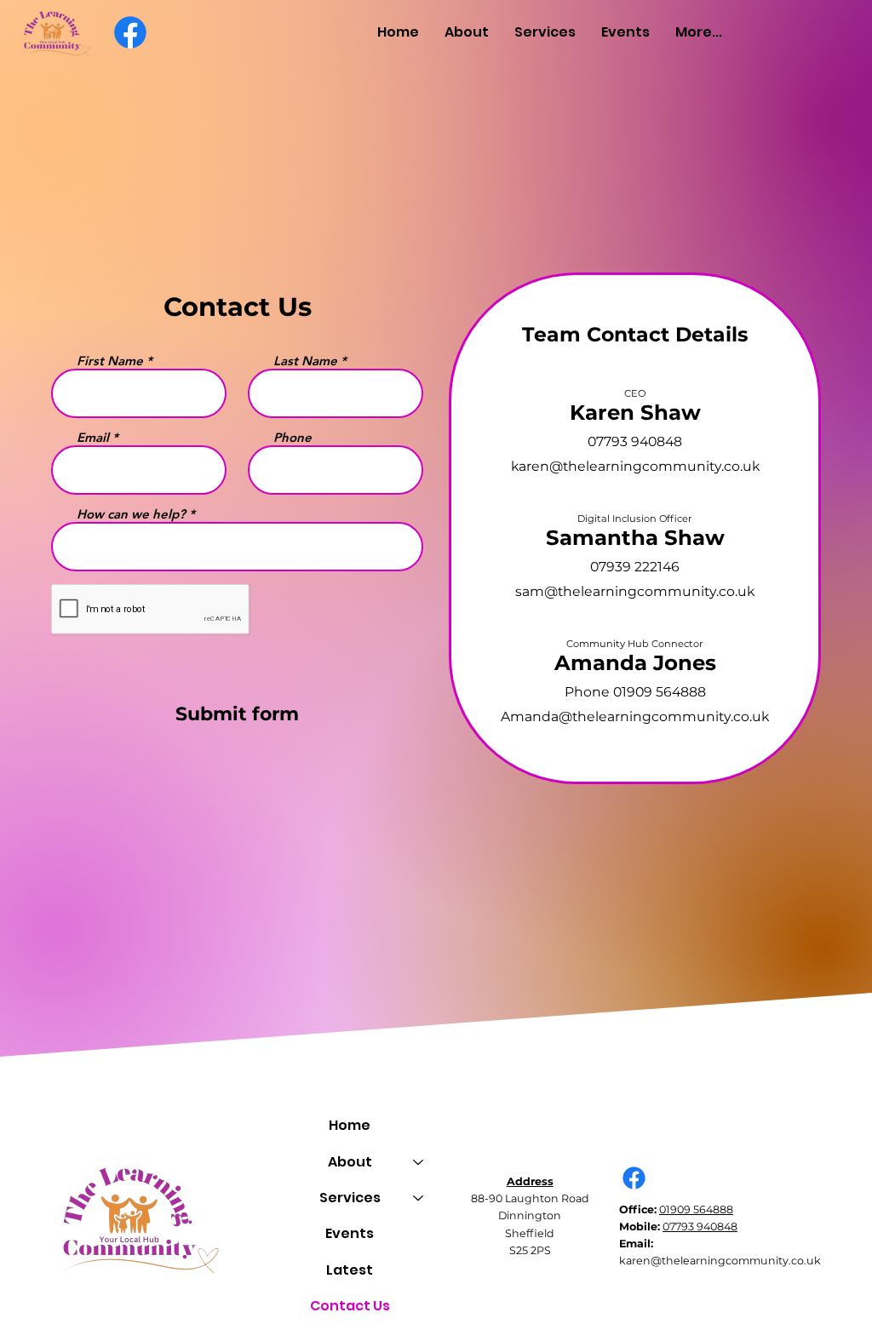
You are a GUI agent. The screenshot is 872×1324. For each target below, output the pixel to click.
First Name (110, 360)
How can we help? (131, 513)
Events (349, 1233)
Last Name (305, 360)
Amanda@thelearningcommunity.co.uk (635, 716)
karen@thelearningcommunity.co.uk (635, 466)
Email (93, 437)
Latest (349, 1270)
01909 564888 (696, 1209)
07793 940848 (700, 1226)
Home (349, 1125)
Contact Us (350, 1305)
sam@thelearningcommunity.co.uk (634, 591)
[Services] (419, 1198)
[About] (419, 1162)
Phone (292, 437)
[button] (467, 32)
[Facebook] (130, 32)
